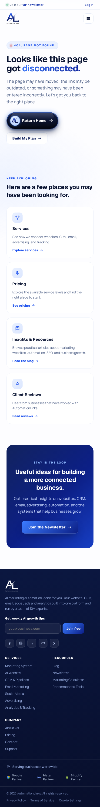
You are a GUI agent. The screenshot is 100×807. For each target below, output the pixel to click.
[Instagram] (20, 643)
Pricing (10, 735)
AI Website (13, 672)
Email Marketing (17, 686)
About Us (12, 728)
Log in (89, 5)
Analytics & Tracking (20, 707)
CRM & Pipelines (17, 679)
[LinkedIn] (31, 643)
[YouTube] (43, 643)
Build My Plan (24, 138)
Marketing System (18, 666)
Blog (56, 666)
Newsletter (61, 672)
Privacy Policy (16, 800)
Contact (11, 742)
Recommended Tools (68, 686)
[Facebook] (9, 643)
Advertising (13, 700)
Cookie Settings (70, 800)
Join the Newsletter (47, 527)
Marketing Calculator (68, 679)
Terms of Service (42, 800)
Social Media (14, 693)
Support (11, 749)
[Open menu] (88, 18)
